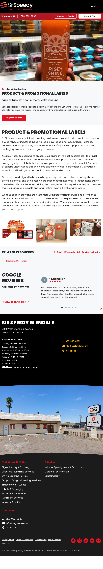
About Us (50, 462)
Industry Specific (11, 502)
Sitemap (5, 543)
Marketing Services (30, 480)
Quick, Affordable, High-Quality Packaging (78, 252)
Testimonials (62, 471)
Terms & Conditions (24, 539)
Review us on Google (14, 301)
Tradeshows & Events (14, 484)
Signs (5, 467)
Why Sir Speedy (53, 467)
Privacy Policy (8, 539)
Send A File (89, 16)
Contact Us (8, 510)
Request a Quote (65, 16)
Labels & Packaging (15, 89)
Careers (49, 471)
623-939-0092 (28, 16)
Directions (70, 350)
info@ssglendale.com (76, 346)
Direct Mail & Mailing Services (18, 471)
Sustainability (52, 475)
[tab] (62, 307)
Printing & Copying (19, 467)
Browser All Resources (16, 261)
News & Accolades (73, 467)
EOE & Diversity (54, 539)
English (92, 6)
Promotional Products (14, 493)
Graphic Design (10, 480)
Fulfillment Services (12, 497)
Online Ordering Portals (15, 475)
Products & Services (14, 462)
